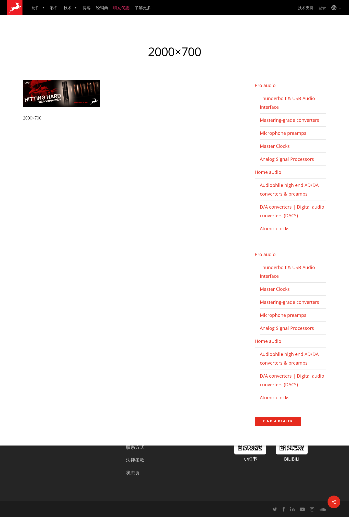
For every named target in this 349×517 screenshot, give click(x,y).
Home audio (268, 172)
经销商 (102, 7)
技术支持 (305, 7)
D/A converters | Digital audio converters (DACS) (292, 211)
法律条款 (135, 460)
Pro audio (265, 85)
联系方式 (135, 447)
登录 (322, 7)
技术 (68, 7)
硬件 (35, 7)
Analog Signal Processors (287, 159)
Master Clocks (275, 146)
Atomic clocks (274, 228)
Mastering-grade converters (289, 120)
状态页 (133, 473)
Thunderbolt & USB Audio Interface (287, 102)
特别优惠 (121, 7)
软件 (54, 7)
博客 (87, 7)
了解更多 (143, 7)
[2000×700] (61, 109)
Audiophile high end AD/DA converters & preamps (289, 189)
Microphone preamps (283, 133)
